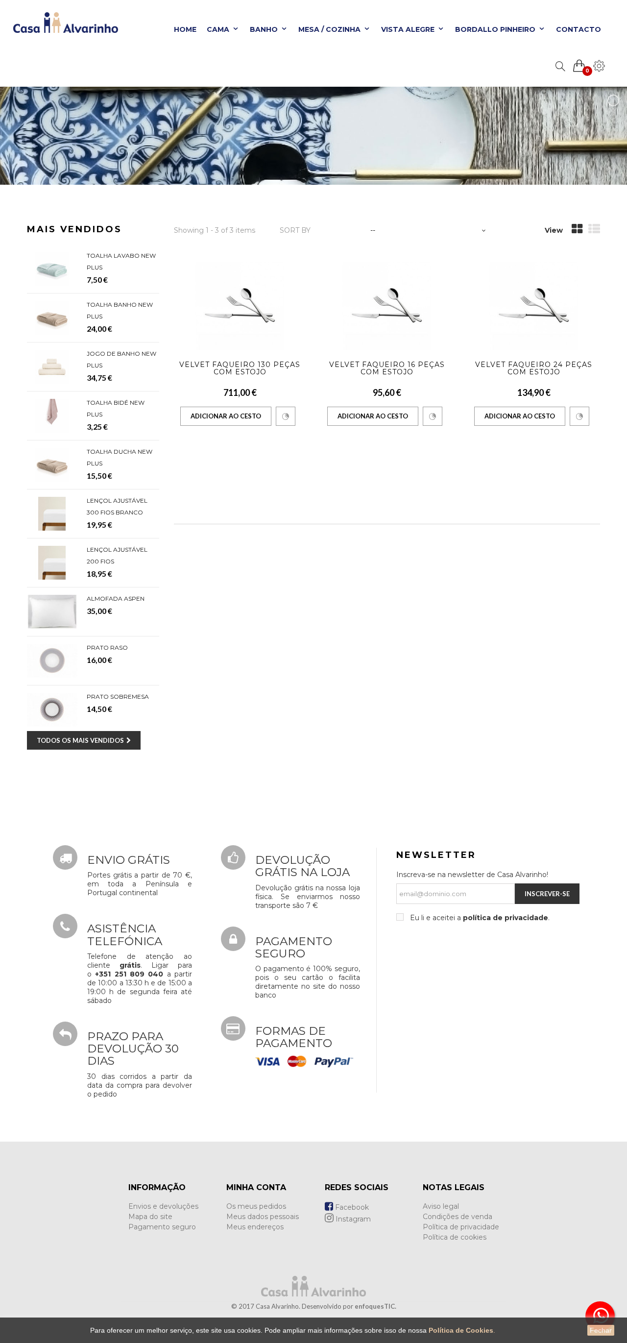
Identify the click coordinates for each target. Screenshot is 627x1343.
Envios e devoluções (163, 1206)
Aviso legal (441, 1206)
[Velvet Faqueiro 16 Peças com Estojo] (387, 306)
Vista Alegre (408, 29)
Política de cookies (454, 1237)
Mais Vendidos (74, 229)
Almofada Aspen (116, 598)
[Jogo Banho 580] (52, 367)
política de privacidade (505, 917)
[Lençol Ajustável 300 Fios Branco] (52, 514)
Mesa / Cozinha (330, 29)
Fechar (601, 1330)
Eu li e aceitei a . (479, 917)
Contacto (578, 29)
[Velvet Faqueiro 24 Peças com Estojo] (534, 306)
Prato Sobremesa (118, 696)
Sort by (295, 230)
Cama (219, 29)
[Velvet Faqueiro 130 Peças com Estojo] (240, 306)
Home (185, 29)
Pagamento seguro (162, 1226)
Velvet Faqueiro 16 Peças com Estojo (387, 368)
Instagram (352, 1219)
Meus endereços (255, 1226)
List (594, 231)
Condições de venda (457, 1216)
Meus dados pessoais (262, 1216)
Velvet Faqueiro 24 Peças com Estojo (533, 368)
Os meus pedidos (256, 1206)
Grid (577, 231)
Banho (265, 29)
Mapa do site (150, 1216)
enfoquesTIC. (375, 1306)
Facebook (351, 1207)
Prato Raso (107, 647)
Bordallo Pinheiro (496, 29)
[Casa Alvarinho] (62, 27)
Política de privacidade (461, 1226)
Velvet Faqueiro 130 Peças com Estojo (239, 368)
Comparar (285, 416)
